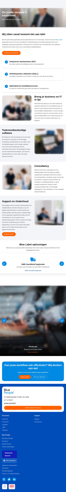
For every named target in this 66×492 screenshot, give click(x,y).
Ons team (5, 441)
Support (36, 419)
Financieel (5, 422)
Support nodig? (9, 234)
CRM (3, 427)
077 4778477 (8, 400)
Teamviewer (38, 422)
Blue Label (59, 39)
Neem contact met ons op (33, 408)
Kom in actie (25, 377)
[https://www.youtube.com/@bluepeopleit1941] (9, 479)
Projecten (5, 430)
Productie (5, 419)
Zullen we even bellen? (11, 53)
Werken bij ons (6, 444)
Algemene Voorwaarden (9, 465)
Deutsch (7, 455)
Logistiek (5, 424)
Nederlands (8, 453)
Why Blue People (7, 438)
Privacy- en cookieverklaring (10, 473)
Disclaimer (5, 468)
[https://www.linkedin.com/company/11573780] (14, 479)
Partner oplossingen (8, 446)
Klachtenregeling (7, 471)
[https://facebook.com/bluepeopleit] (4, 479)
